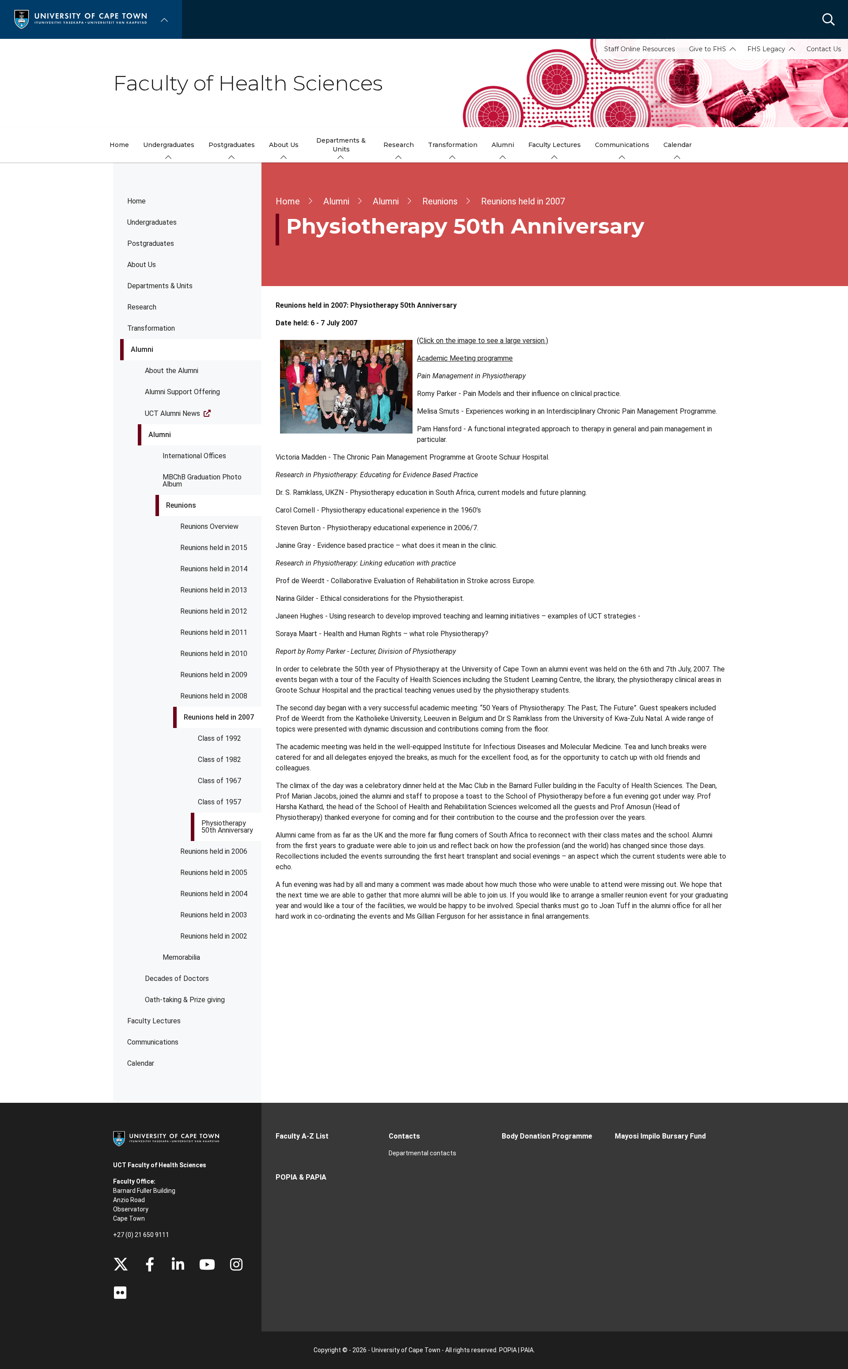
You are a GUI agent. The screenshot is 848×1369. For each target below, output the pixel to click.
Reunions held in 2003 (213, 915)
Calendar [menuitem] (677, 145)
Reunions (181, 505)
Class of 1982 (219, 759)
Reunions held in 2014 (213, 569)
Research (141, 307)
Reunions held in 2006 (213, 851)
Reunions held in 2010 (213, 653)
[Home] (80, 19)
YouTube (207, 1264)
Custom (236, 1264)
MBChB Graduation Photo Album (202, 480)
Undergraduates (152, 222)
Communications (152, 1042)
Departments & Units (160, 286)
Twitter (121, 1264)
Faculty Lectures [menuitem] (554, 145)
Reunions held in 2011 (213, 632)
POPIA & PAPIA (301, 1177)
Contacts (404, 1136)
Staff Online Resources (639, 49)
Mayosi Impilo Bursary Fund (660, 1136)
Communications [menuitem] (622, 145)
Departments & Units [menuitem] (341, 144)
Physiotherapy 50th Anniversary (227, 826)
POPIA (508, 1350)
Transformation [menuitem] (452, 145)
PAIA (527, 1350)
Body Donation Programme (547, 1136)
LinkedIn (178, 1264)
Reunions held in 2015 (213, 547)
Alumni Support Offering (182, 392)
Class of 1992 (219, 738)
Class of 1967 (219, 781)
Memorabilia (181, 957)
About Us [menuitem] (284, 145)
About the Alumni (171, 370)
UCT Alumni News (172, 413)
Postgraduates (150, 243)
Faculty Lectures (154, 1021)
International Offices (194, 456)
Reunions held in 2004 (213, 894)
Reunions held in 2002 (213, 936)
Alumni (142, 349)
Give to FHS (707, 49)
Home (136, 201)
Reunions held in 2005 (213, 872)
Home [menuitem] (119, 145)
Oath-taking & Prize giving (185, 1000)
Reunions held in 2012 (213, 611)
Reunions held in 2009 (213, 675)
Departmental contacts (422, 1153)
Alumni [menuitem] (503, 145)
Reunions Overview (209, 526)
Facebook (149, 1264)
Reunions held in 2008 (213, 696)
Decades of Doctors (177, 978)
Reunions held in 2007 (219, 717)
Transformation (151, 328)
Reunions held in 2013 (213, 590)
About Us (141, 264)
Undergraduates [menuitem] (168, 145)
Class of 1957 (219, 802)
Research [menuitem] (398, 145)
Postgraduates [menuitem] (231, 145)
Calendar (140, 1063)
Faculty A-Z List (302, 1136)
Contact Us (823, 49)
